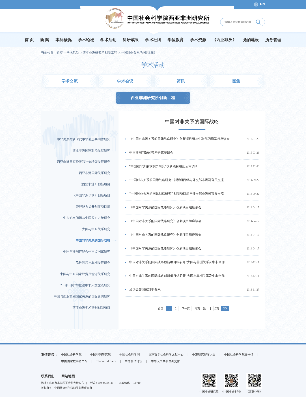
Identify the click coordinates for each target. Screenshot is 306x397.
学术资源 (198, 39)
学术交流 (70, 81)
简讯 (181, 81)
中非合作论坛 (133, 361)
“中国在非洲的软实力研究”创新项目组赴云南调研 (163, 166)
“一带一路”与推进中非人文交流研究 (85, 285)
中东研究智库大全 (203, 354)
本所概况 (64, 39)
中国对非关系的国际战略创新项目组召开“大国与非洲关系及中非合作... (178, 262)
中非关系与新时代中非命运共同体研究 (83, 139)
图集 (236, 81)
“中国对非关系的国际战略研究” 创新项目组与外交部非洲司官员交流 (176, 180)
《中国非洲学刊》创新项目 (91, 195)
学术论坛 (86, 39)
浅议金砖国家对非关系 (145, 289)
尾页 (197, 308)
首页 (60, 52)
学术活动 (108, 39)
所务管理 (273, 39)
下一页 (186, 308)
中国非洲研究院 (100, 354)
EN (262, 4)
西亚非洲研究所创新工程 (100, 52)
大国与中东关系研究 (96, 229)
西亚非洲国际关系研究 (94, 173)
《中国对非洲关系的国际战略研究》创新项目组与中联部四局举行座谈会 (179, 139)
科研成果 (131, 39)
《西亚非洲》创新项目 (94, 184)
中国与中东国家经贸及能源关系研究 (85, 274)
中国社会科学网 (129, 354)
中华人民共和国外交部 (165, 361)
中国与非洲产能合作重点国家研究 (86, 251)
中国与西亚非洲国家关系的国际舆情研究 (82, 296)
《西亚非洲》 (224, 39)
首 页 (29, 39)
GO (225, 308)
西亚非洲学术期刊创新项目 (91, 307)
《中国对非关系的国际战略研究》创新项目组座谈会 (165, 207)
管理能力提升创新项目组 (93, 206)
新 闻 (44, 39)
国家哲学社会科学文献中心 (166, 354)
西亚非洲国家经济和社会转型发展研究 (83, 161)
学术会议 (125, 81)
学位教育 (176, 39)
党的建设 (251, 39)
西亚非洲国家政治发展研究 (91, 150)
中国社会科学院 (71, 354)
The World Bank (106, 361)
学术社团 (153, 39)
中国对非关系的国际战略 (138, 52)
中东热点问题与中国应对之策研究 (86, 218)
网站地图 (68, 376)
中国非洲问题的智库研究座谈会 (151, 152)
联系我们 (47, 376)
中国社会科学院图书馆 (238, 354)
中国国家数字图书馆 (74, 361)
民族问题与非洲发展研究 (93, 263)
